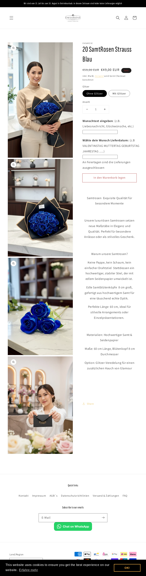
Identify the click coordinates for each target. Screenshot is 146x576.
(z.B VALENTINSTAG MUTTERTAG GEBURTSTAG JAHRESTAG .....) (111, 145)
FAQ (125, 495)
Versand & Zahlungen (106, 495)
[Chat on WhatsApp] (73, 530)
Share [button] (90, 403)
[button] (11, 18)
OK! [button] (127, 567)
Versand (99, 75)
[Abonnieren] (103, 517)
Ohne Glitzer (94, 93)
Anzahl (86, 102)
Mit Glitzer (119, 93)
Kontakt (24, 495)
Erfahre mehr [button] (28, 570)
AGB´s (54, 495)
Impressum (39, 495)
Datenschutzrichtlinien (75, 495)
